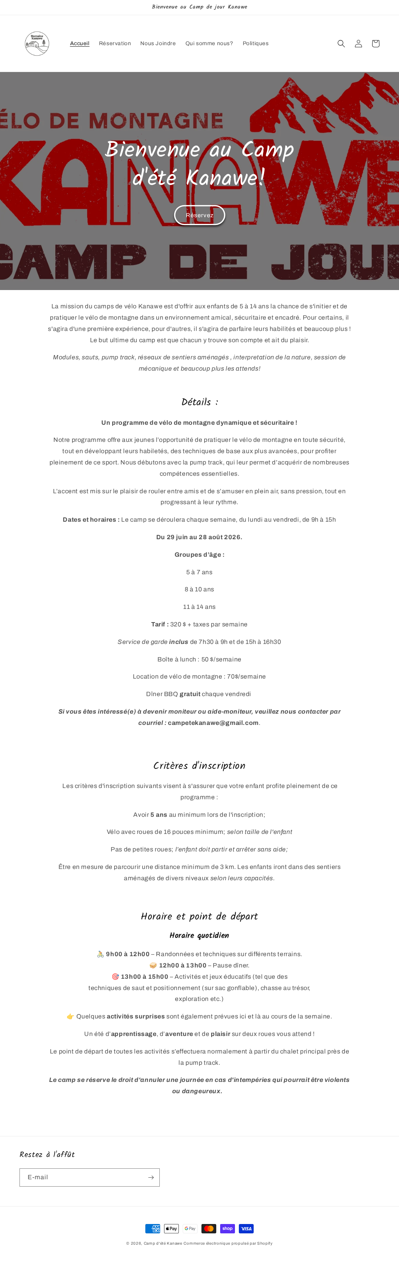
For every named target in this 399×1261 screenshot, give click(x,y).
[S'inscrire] (150, 1177)
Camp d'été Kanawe (163, 1243)
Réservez (200, 215)
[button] (341, 43)
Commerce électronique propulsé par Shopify (228, 1243)
